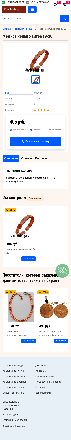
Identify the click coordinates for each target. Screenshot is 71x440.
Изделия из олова (13, 387)
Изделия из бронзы (14, 381)
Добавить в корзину (35, 141)
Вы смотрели (43, 392)
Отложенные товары (15, 420)
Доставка (41, 365)
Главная (7, 29)
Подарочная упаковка (48, 381)
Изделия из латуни (14, 376)
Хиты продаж (10, 414)
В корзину (28, 258)
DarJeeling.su (13, 9)
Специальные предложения (11, 403)
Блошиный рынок (13, 392)
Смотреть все (35, 198)
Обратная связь (45, 376)
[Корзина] (65, 5)
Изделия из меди (24, 29)
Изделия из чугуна (14, 370)
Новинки (8, 409)
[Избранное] (55, 5)
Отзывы (40, 387)
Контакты (41, 370)
